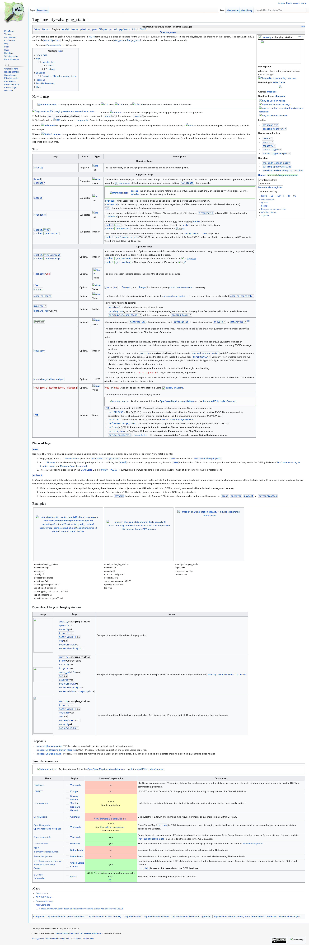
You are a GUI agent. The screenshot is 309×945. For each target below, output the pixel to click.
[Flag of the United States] (62, 458)
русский (113, 29)
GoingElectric (140, 435)
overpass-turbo (267, 199)
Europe (74, 791)
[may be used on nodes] (272, 100)
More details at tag (270, 187)
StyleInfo (265, 215)
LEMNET (38, 791)
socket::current (47, 255)
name (35, 449)
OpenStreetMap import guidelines (176, 401)
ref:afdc (114, 419)
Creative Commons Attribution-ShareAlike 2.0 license (78, 933)
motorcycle (236, 322)
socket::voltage (47, 258)
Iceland (74, 799)
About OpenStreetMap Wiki (57, 939)
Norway (51, 462)
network (37, 475)
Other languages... (169, 32)
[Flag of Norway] (44, 462)
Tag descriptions (132, 916)
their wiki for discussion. (112, 827)
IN (289, 196)
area (119, 112)
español (65, 29)
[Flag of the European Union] (67, 791)
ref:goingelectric (120, 435)
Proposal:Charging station (49, 746)
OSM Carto (279, 82)
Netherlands (76, 850)
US (294, 196)
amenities (271, 91)
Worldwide (75, 785)
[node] (119, 104)
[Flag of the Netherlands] (67, 850)
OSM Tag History (268, 212)
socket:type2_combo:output (121, 237)
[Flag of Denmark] (67, 807)
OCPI (92, 36)
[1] (109, 880)
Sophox (264, 206)
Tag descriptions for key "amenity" (104, 916)
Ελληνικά (103, 29)
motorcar (268, 125)
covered (63, 680)
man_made (268, 163)
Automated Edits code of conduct (219, 401)
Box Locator (42, 893)
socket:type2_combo (196, 233)
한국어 (134, 29)
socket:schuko (67, 644)
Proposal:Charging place (48, 753)
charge (38, 289)
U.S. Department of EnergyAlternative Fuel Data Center (47, 865)
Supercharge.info (42, 837)
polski (83, 29)
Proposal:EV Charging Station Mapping (56, 750)
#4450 (104, 469)
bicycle (218, 322)
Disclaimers (76, 939)
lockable (39, 274)
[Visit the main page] (14, 13)
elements (280, 96)
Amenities (271, 916)
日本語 (143, 29)
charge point (82, 120)
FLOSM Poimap (44, 897)
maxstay (38, 306)
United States (72, 458)
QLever (264, 203)
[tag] (95, 166)
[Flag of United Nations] (67, 785)
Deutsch (46, 29)
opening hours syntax (174, 296)
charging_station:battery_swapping (55, 387)
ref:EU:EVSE (200, 357)
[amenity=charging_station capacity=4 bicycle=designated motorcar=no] (209, 534)
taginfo (264, 196)
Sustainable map (44, 901)
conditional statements (180, 287)
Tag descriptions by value (156, 916)
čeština (37, 29)
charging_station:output (49, 379)
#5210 (114, 469)
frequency (40, 214)
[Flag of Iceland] (67, 799)
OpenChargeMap (42, 825)
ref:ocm (113, 427)
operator (39, 183)
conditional (131, 315)
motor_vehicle (67, 637)
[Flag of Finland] (67, 810)
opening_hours (271, 129)
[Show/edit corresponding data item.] (277, 78)
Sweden (74, 803)
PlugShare (38, 785)
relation (57, 134)
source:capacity (146, 372)
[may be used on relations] (273, 115)
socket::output (275, 153)
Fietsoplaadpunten (42, 856)
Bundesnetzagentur (253, 843)
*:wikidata (186, 183)
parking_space (271, 166)
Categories (38, 916)
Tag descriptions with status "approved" (191, 916)
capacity (268, 146)
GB (272, 196)
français (74, 29)
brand (266, 138)
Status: (262, 175)
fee (36, 285)
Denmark (75, 807)
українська (124, 29)
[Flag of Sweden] (67, 803)
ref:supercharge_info (122, 423)
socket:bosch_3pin (70, 648)
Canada (74, 866)
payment (248, 496)
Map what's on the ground (73, 466)
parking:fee (41, 311)
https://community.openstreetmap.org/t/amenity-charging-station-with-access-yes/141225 (82, 909)
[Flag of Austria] (67, 876)
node (53, 125)
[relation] (137, 104)
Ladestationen (40, 843)
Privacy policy (38, 939)
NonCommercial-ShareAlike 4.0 (110, 818)
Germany (75, 816)
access (266, 142)
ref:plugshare (117, 431)
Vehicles (135, 194)
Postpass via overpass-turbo (273, 209)
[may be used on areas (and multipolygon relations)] (281, 109)
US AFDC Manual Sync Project (177, 419)
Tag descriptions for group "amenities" (65, 916)
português (92, 29)
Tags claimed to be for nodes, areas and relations (239, 916)
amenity (267, 37)
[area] (104, 104)
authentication (268, 496)
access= (135, 191)
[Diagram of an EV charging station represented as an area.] (63, 111)
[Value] (96, 179)
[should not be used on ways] (274, 104)
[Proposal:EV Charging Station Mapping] (287, 175)
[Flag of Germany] (67, 816)
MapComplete (43, 904)
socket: (270, 149)
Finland (74, 810)
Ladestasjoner (40, 803)
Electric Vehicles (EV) (289, 916)
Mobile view (88, 939)
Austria (73, 876)
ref (36, 415)
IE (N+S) (280, 196)
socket (108, 116)
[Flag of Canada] (67, 866)
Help (303, 26)
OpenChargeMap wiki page (47, 828)
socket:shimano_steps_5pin (75, 691)
